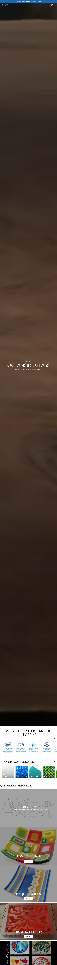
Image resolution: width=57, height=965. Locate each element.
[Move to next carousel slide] (54, 738)
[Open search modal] (48, 4)
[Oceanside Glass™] (5, 5)
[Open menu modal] (54, 4)
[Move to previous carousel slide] (50, 738)
